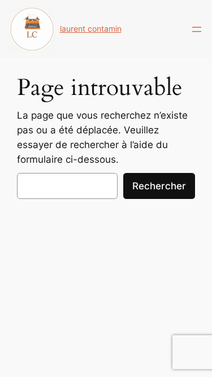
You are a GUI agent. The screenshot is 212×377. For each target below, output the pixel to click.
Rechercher (159, 186)
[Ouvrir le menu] (197, 29)
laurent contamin (91, 28)
